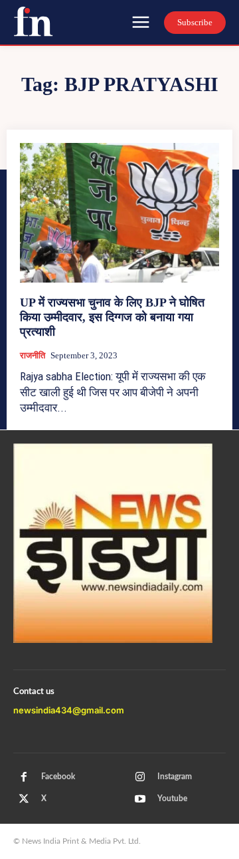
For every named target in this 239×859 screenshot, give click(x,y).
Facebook (58, 777)
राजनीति (32, 355)
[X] (24, 799)
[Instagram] (140, 777)
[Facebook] (24, 777)
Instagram (174, 777)
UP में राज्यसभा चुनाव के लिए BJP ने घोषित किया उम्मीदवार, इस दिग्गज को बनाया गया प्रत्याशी (112, 317)
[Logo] (33, 21)
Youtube (172, 798)
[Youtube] (140, 799)
